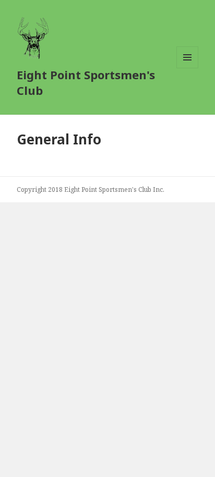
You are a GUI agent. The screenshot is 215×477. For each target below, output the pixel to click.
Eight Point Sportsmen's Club (86, 82)
